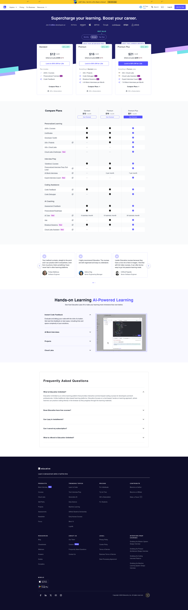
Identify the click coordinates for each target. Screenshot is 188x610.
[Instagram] (61, 596)
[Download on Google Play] (47, 587)
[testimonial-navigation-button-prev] (39, 265)
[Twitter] (50, 596)
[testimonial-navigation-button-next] (148, 265)
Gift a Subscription (56, 91)
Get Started (87, 117)
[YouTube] (56, 596)
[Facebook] (40, 596)
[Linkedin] (45, 596)
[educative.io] (5, 7)
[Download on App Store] (47, 582)
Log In (170, 7)
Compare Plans (54, 86)
